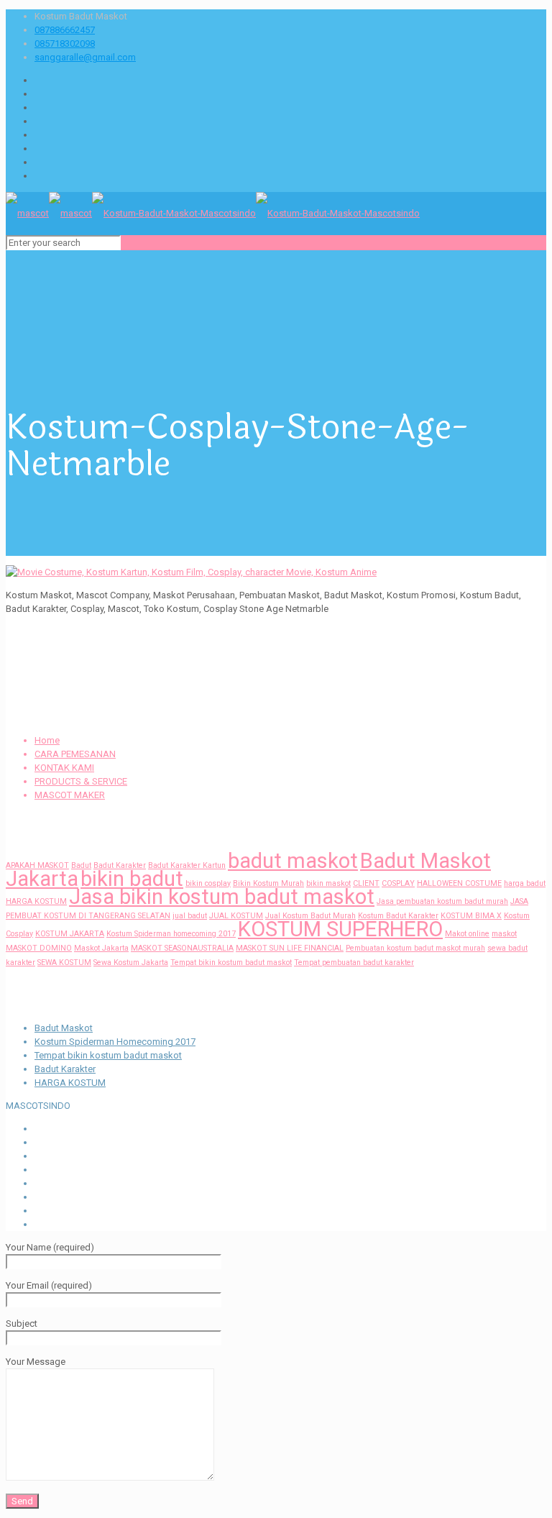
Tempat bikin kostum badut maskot (231, 962)
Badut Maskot (63, 1028)
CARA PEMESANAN (75, 754)
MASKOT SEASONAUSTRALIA (182, 948)
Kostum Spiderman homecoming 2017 (171, 933)
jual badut (189, 915)
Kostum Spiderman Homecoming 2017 (115, 1041)
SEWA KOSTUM (64, 962)
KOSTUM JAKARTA (69, 933)
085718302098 (64, 43)
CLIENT (366, 883)
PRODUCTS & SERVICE (80, 781)
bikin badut (131, 879)
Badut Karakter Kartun (187, 865)
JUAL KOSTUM (236, 915)
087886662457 (64, 29)
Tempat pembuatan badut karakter (354, 962)
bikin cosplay (208, 883)
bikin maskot (328, 883)
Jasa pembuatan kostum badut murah (442, 901)
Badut (81, 865)
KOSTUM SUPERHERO (340, 929)
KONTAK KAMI (64, 767)
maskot (504, 933)
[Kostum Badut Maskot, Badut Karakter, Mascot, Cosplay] (213, 213)
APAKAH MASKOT (37, 865)
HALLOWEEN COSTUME (459, 883)
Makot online (467, 933)
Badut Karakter (119, 865)
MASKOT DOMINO (39, 948)
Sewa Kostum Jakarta (130, 962)
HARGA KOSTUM (36, 901)
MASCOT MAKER (69, 795)
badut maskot (293, 861)
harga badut (525, 883)
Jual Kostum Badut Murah (310, 915)
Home (47, 740)
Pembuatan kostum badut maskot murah (415, 948)
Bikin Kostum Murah (268, 883)
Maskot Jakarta (101, 948)
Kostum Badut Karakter (398, 915)
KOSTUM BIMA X (471, 915)
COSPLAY (398, 883)
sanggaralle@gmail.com (85, 57)
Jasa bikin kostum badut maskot (221, 896)
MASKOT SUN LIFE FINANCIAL (290, 948)
